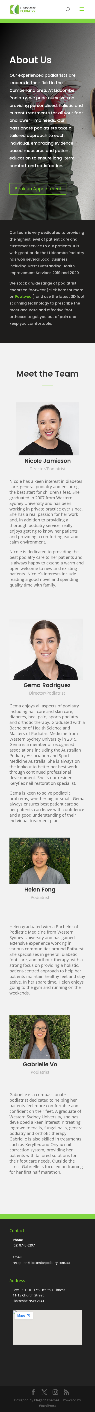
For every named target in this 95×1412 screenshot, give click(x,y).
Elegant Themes (46, 1400)
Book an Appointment (38, 189)
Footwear (24, 296)
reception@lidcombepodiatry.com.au (41, 1262)
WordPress (47, 1405)
